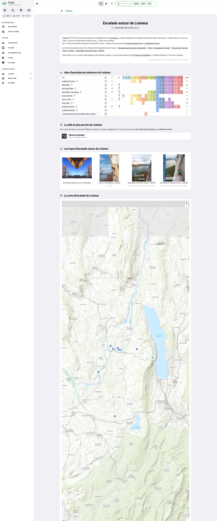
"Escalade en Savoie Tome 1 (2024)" (90, 51)
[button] (5, 10)
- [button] (186, 207)
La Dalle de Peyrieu (68, 110)
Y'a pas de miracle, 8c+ (133, 43)
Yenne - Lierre (66, 99)
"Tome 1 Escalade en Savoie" (159, 48)
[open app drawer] (37, 3)
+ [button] (186, 203)
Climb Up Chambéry (142, 55)
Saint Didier (66, 85)
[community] (112, 3)
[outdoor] (101, 3)
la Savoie (114, 38)
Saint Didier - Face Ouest (70, 92)
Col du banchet (67, 96)
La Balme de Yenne (152, 43)
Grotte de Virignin (68, 106)
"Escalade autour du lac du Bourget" (132, 48)
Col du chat (66, 103)
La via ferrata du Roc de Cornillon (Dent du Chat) (79, 114)
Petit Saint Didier (68, 88)
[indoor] (106, 3)
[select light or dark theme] (13, 10)
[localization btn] (21, 10)
